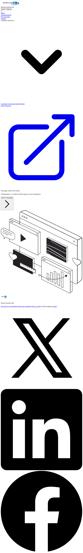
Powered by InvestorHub (9, 306)
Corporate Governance (8, 104)
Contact (54, 306)
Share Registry (20, 104)
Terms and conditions (24, 306)
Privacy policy (36, 306)
